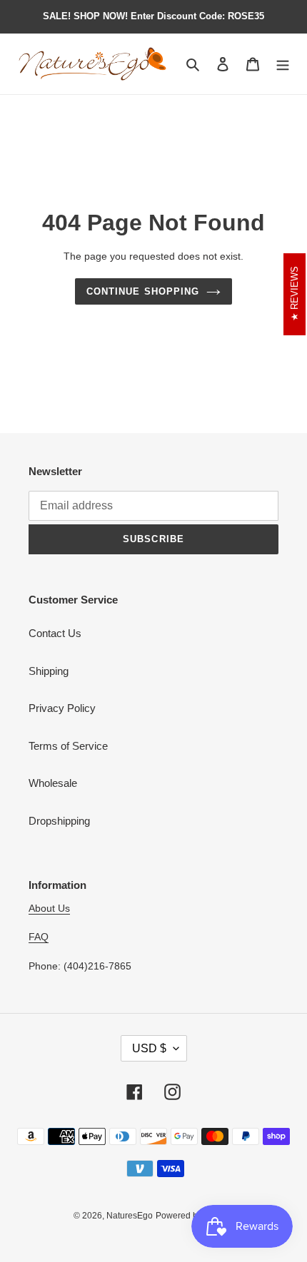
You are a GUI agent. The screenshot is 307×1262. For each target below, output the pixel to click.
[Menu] (283, 64)
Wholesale (53, 783)
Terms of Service (68, 746)
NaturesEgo (129, 1216)
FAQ (39, 936)
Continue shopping (142, 291)
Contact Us (55, 633)
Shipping (49, 671)
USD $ (149, 1048)
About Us (49, 908)
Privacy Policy (62, 708)
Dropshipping (59, 821)
